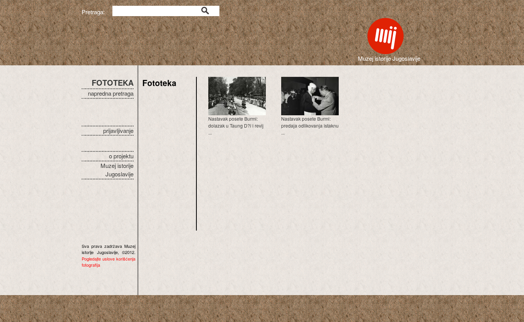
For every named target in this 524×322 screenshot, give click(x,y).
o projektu (121, 156)
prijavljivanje (118, 130)
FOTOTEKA (112, 82)
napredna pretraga (110, 93)
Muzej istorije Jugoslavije (117, 169)
